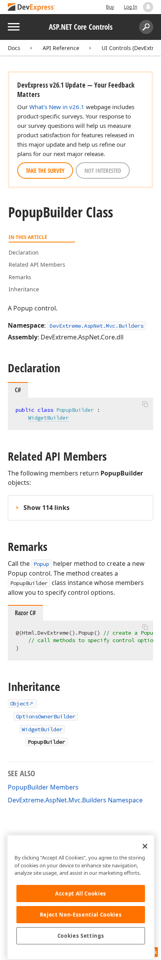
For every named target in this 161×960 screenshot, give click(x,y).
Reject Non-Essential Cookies (81, 914)
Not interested (102, 170)
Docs (14, 48)
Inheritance (24, 289)
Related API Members (37, 264)
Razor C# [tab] (25, 612)
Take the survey (45, 170)
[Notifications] (148, 7)
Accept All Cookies (80, 893)
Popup (41, 563)
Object (19, 703)
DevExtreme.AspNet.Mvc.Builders (96, 325)
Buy (110, 7)
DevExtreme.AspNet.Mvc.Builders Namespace (75, 800)
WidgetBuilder (48, 417)
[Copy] (145, 404)
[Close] (145, 846)
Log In (130, 7)
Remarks (20, 277)
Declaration (24, 252)
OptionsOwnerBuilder (45, 716)
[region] (81, 897)
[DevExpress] (31, 7)
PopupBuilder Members (43, 787)
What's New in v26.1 (56, 107)
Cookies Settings (80, 935)
